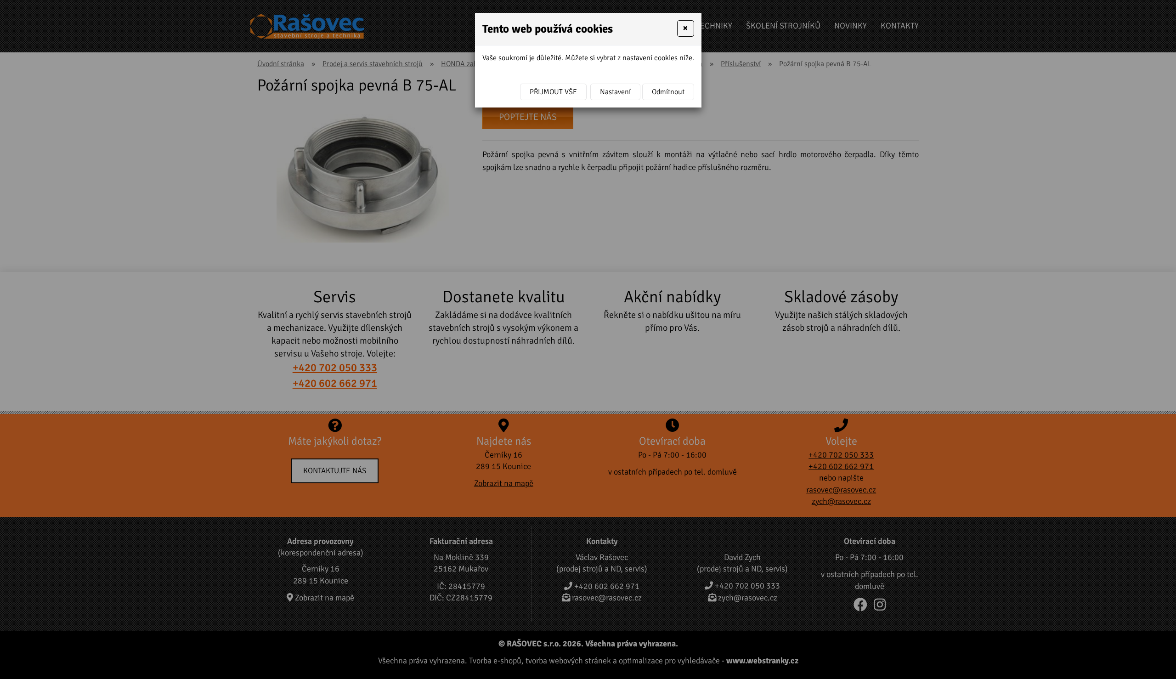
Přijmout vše (553, 91)
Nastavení (615, 91)
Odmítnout (668, 91)
